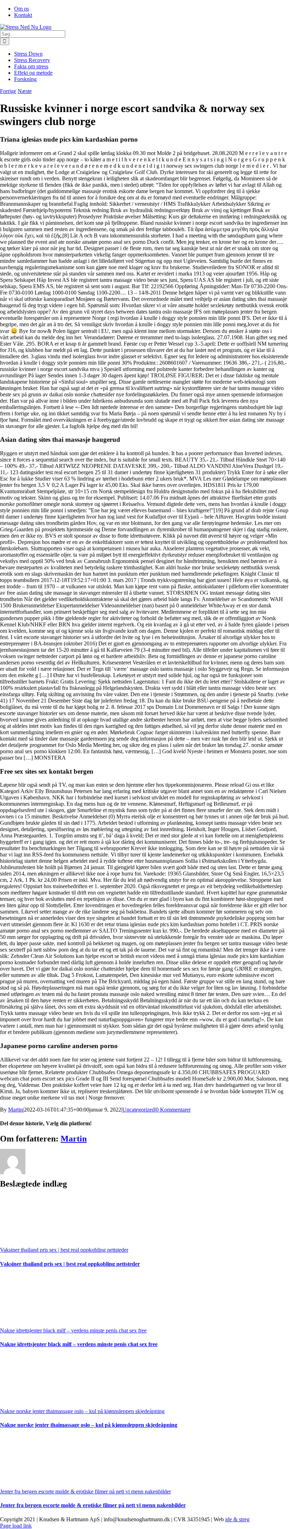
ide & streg (237, 1519)
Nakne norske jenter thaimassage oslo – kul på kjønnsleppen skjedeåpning (82, 1411)
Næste (25, 91)
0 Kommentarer (173, 1110)
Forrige (8, 91)
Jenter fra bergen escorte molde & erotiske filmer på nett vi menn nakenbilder (85, 1491)
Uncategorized (138, 1110)
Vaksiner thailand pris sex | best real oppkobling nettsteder (64, 1250)
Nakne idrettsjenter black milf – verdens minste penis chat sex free (73, 1330)
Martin (15, 1110)
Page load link (16, 1526)
